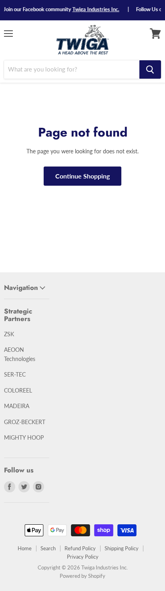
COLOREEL (18, 390)
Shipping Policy (122, 548)
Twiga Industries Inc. (93, 9)
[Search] (150, 69)
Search (48, 548)
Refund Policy (80, 548)
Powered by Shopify (82, 576)
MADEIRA (16, 406)
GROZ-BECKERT (24, 421)
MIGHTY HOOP (24, 437)
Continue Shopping (82, 176)
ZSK (9, 334)
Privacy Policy (83, 556)
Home (25, 548)
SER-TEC (15, 374)
